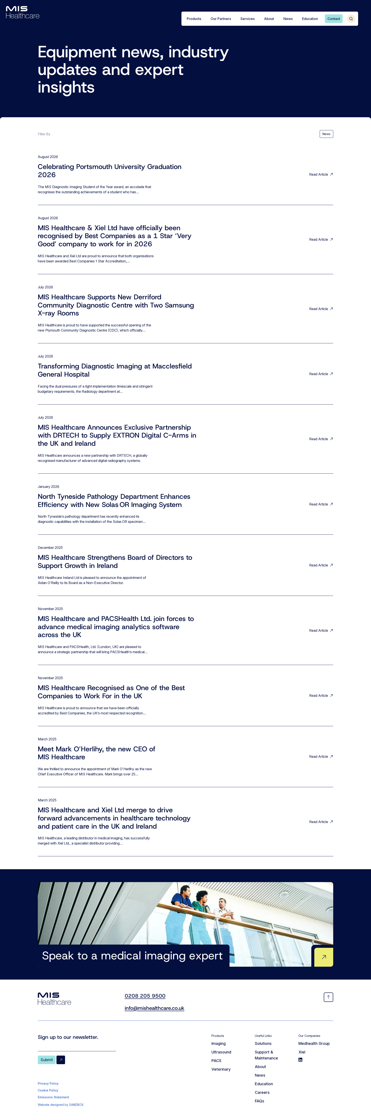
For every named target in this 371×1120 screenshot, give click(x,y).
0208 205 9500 (145, 995)
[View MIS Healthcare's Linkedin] (315, 1060)
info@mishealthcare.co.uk (154, 1008)
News (326, 134)
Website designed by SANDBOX (61, 1104)
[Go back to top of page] (328, 997)
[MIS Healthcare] (22, 12)
